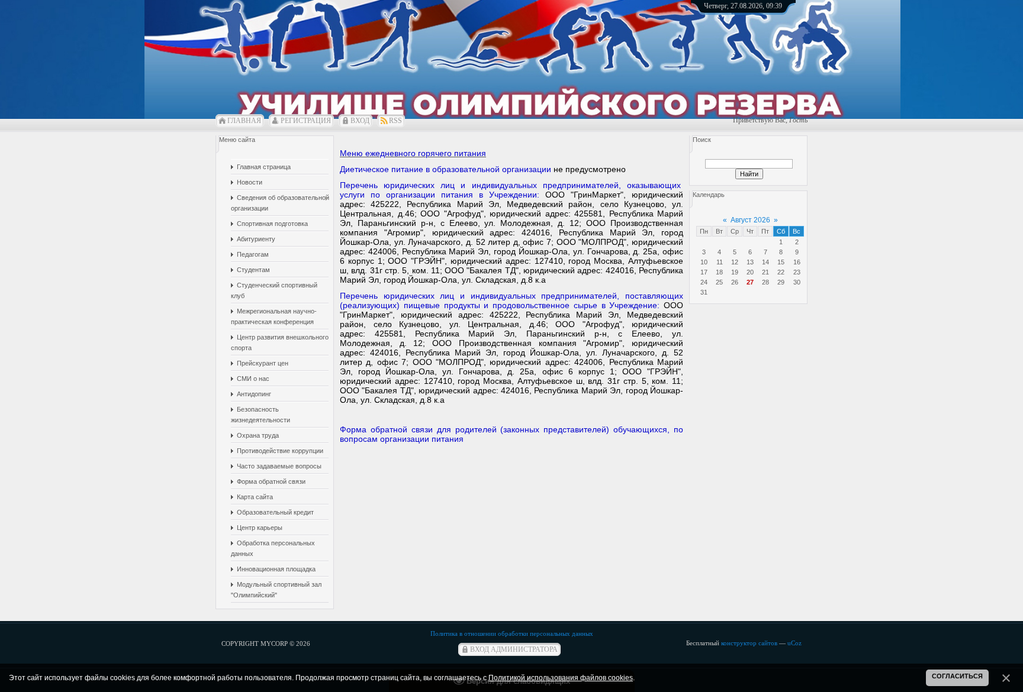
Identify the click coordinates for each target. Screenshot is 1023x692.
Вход (359, 121)
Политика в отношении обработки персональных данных (511, 633)
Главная (244, 121)
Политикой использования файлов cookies (560, 678)
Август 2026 (750, 220)
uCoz (794, 642)
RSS (395, 121)
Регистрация (306, 121)
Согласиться (957, 676)
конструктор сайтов (749, 642)
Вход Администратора (514, 649)
